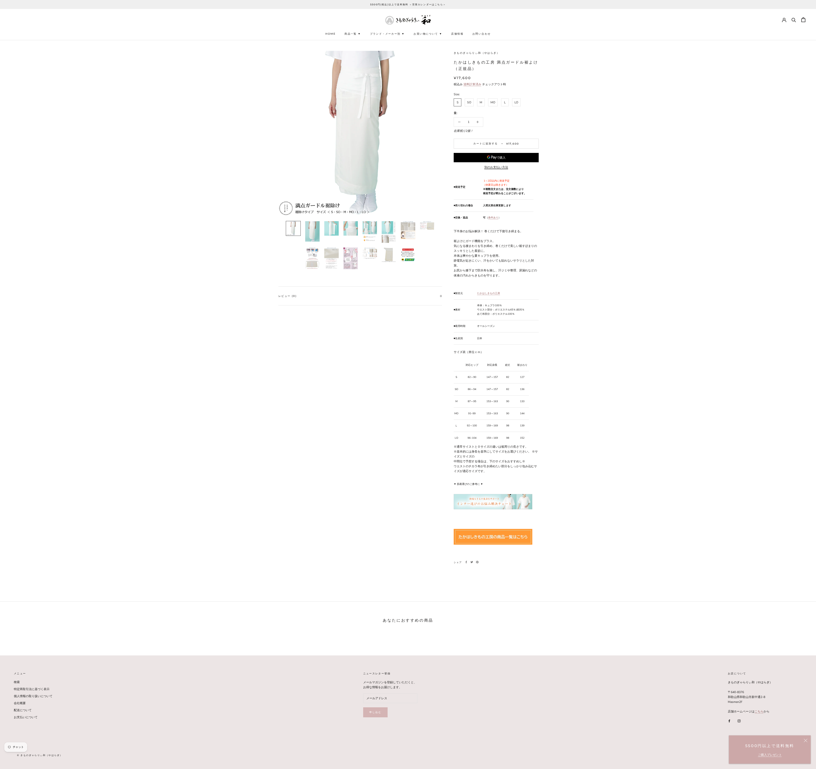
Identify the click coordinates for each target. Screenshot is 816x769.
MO (492, 102)
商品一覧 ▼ (352, 34)
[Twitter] (471, 562)
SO (469, 102)
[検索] (794, 19)
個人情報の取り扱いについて (33, 696)
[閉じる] (806, 740)
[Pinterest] (477, 562)
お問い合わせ (481, 34)
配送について (23, 710)
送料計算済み (472, 84)
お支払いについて (26, 717)
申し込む (375, 712)
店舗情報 (457, 34)
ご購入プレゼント (770, 755)
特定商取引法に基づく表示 (32, 689)
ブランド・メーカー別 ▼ (387, 34)
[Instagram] (739, 720)
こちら (759, 711)
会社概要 (20, 703)
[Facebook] (466, 562)
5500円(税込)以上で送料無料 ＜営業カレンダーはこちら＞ (408, 4)
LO (516, 102)
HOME (330, 34)
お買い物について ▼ (428, 34)
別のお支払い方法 (496, 167)
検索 (17, 682)
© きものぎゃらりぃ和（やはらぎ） (39, 755)
